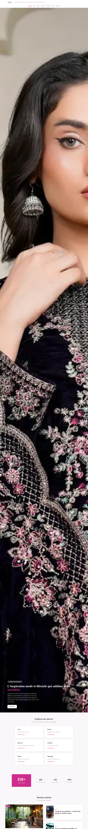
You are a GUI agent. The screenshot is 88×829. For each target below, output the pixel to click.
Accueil (29, 5)
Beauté (37, 5)
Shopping (58, 5)
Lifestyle (48, 5)
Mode (53, 5)
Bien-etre (43, 5)
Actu (34, 5)
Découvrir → (12, 706)
